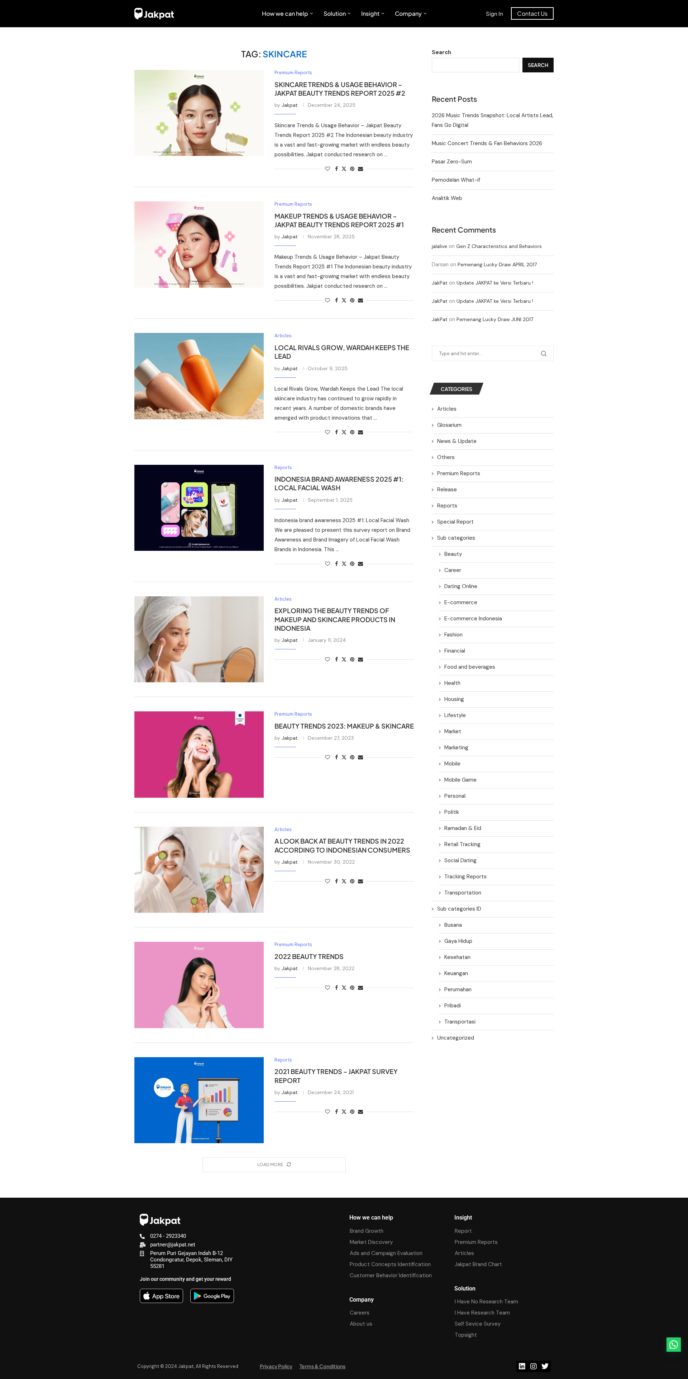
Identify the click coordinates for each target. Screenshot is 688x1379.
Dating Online (460, 586)
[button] (673, 1344)
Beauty (453, 554)
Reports (447, 505)
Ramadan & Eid (462, 828)
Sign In (494, 13)
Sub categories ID (459, 908)
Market (452, 731)
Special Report (455, 521)
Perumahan (458, 989)
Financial (454, 650)
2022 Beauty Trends (309, 956)
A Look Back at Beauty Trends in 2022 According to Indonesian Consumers (342, 845)
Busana (453, 925)
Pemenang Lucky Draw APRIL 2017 (497, 264)
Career (452, 570)
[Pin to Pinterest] (352, 169)
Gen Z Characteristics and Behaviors (499, 246)
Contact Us (532, 13)
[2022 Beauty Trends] (199, 985)
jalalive (439, 246)
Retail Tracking (462, 844)
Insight (370, 13)
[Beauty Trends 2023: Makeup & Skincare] (199, 754)
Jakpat (290, 105)
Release (447, 489)
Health (452, 683)
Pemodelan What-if (456, 179)
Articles (447, 408)
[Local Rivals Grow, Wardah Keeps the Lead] (199, 376)
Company (408, 13)
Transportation (462, 892)
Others (446, 457)
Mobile (452, 763)
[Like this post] (327, 169)
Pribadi (452, 1005)
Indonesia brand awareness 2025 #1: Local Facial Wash (338, 483)
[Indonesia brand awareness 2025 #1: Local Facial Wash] (199, 508)
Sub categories (456, 537)
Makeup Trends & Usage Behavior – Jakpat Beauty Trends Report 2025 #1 (339, 220)
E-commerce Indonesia (473, 618)
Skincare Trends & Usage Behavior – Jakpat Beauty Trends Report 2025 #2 (339, 88)
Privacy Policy (276, 1366)
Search (441, 52)
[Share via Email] (360, 169)
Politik (451, 812)
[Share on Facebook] (336, 169)
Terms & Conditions (322, 1366)
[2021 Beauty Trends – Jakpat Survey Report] (199, 1100)
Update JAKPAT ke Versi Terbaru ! (495, 283)
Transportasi (460, 1021)
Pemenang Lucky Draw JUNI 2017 (495, 319)
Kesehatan (457, 957)
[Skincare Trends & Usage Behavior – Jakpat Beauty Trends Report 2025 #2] (199, 113)
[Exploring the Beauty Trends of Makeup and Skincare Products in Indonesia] (199, 639)
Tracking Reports (465, 876)
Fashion (453, 634)
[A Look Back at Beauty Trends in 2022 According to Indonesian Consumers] (199, 870)
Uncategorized (455, 1037)
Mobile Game (460, 779)
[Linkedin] (522, 1366)
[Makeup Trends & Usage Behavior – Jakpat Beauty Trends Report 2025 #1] (199, 244)
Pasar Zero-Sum (452, 161)
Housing (454, 699)
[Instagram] (533, 1366)
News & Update (457, 441)
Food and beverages (469, 667)
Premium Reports (458, 473)
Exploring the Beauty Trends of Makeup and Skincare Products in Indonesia (334, 619)
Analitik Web (447, 198)
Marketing (456, 747)
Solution (335, 13)
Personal (454, 796)
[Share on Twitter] (344, 169)
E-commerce (460, 602)
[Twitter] (545, 1366)
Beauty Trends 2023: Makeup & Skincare (344, 726)
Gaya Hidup (458, 941)
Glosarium (449, 425)
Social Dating (460, 860)
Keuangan (456, 973)
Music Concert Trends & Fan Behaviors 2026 (487, 143)
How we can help (285, 13)
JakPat (440, 283)
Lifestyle (455, 715)
